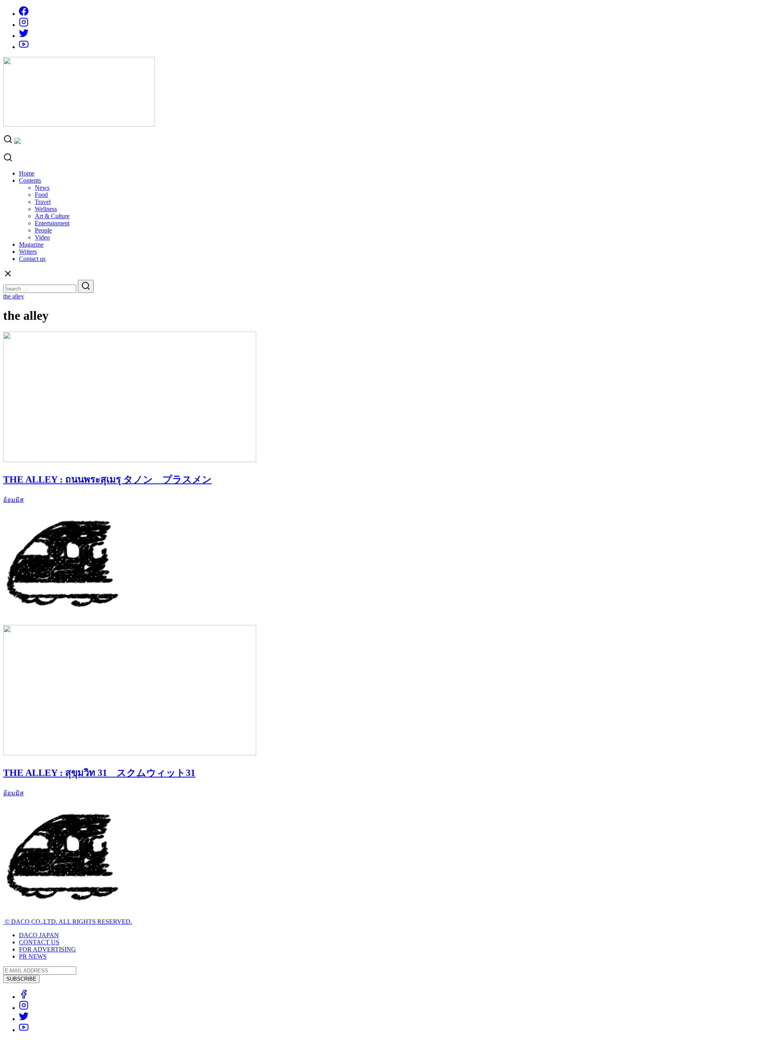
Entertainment (52, 223)
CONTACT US (39, 942)
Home (26, 173)
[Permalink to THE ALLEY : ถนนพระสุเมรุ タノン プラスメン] (129, 460)
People (43, 230)
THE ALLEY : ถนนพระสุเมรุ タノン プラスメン (107, 479)
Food (41, 194)
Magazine (31, 244)
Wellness (46, 209)
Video (42, 237)
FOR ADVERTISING (47, 949)
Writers (28, 251)
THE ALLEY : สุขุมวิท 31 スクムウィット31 (99, 773)
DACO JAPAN (39, 935)
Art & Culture (52, 216)
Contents (30, 180)
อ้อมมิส (13, 499)
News (42, 187)
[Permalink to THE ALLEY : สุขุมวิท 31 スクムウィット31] (129, 753)
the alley (13, 296)
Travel (43, 201)
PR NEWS (33, 956)
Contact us (32, 258)
